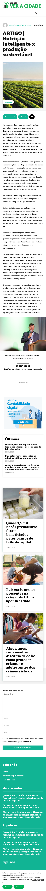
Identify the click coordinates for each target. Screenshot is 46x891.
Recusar (19, 887)
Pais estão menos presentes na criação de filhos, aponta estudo (21, 457)
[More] (32, 116)
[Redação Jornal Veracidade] (5, 25)
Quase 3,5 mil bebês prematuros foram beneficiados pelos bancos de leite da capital (23, 446)
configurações (38, 880)
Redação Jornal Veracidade (20, 25)
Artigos (8, 102)
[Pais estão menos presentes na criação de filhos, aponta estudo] (23, 570)
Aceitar (7, 887)
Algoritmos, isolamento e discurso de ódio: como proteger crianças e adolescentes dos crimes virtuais (22, 467)
